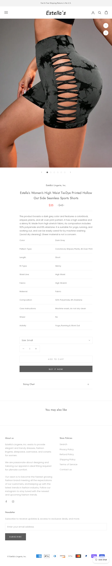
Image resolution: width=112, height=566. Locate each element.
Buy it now (56, 369)
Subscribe (15, 536)
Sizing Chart (29, 384)
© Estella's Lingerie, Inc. (16, 556)
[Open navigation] (6, 12)
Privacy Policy (67, 449)
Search (63, 444)
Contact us (66, 469)
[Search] (99, 12)
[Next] (70, 172)
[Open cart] (106, 12)
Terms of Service (68, 464)
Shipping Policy (67, 459)
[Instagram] (13, 501)
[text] (73, 240)
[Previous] (41, 172)
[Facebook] (6, 501)
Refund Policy (67, 454)
